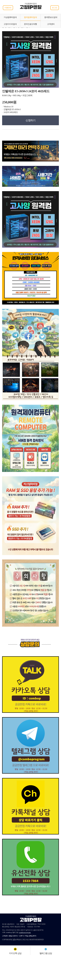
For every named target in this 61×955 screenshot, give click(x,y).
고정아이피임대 (10, 24)
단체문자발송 (37, 932)
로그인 (54, 8)
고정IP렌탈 (30, 7)
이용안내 (8, 8)
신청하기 (30, 120)
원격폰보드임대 (50, 17)
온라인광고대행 (30, 24)
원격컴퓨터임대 (30, 17)
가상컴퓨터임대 (10, 17)
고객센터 (50, 24)
